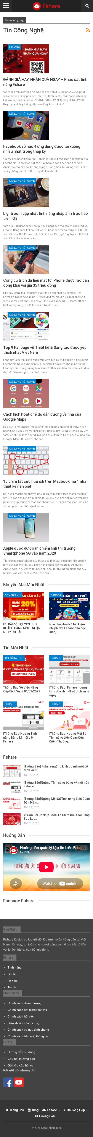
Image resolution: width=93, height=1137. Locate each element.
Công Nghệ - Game (22, 113)
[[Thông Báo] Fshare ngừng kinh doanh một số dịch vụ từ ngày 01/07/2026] (69, 669)
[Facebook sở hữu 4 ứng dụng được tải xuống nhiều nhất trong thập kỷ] (26, 125)
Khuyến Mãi (13, 594)
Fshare (14, 46)
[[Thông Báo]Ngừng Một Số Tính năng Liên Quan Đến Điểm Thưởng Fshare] (69, 715)
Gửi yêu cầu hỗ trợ (20, 1065)
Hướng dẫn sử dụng (21, 1052)
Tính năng (15, 967)
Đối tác (12, 974)
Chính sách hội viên (21, 1016)
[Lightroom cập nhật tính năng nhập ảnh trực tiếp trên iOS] (26, 192)
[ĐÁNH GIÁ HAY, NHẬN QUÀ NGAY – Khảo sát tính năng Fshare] (26, 58)
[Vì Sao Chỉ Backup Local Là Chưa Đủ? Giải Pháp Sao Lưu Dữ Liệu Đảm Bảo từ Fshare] (12, 819)
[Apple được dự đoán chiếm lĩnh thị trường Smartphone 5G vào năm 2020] (26, 527)
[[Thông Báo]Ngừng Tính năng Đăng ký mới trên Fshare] (23, 715)
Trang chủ (17, 1110)
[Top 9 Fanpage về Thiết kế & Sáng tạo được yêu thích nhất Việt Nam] (26, 326)
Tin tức (12, 987)
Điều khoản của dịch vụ (24, 1023)
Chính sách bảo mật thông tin (28, 1036)
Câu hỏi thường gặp (21, 1058)
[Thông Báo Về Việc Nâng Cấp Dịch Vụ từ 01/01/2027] (23, 669)
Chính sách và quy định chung (28, 1029)
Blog (35, 1110)
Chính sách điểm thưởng (25, 1003)
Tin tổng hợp (14, 657)
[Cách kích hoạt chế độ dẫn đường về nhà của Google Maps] (26, 393)
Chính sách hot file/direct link (27, 1009)
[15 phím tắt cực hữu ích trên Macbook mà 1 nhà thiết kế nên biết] (26, 460)
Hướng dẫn (47, 1116)
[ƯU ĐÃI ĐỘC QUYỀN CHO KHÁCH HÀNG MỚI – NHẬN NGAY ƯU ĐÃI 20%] (23, 606)
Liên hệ (13, 981)
